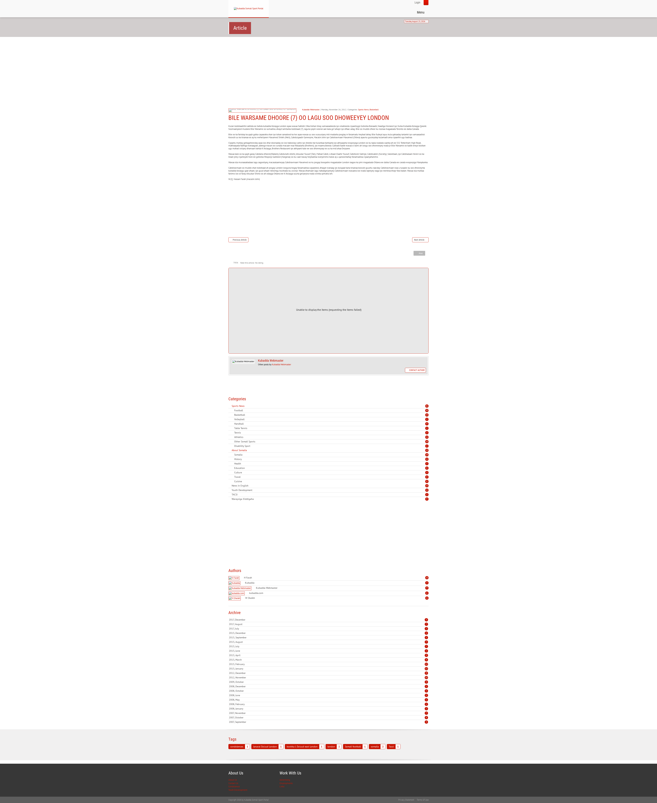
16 (427, 577)
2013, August (328, 641)
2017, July (328, 628)
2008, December (328, 686)
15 (427, 485)
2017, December (328, 619)
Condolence (234, 786)
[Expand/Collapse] (247, 405)
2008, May (328, 699)
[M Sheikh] (235, 598)
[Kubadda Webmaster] (240, 588)
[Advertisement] (328, 66)
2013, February (328, 664)
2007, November (328, 713)
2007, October (328, 717)
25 (427, 415)
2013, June (328, 650)
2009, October (328, 681)
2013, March (328, 659)
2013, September (328, 637)
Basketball (374, 109)
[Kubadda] (234, 583)
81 (427, 406)
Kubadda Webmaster (311, 109)
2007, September (328, 721)
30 (427, 410)
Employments (286, 783)
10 (427, 441)
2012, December (328, 673)
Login (417, 2)
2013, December (328, 633)
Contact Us (233, 783)
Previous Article (240, 240)
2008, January (328, 708)
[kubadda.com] (237, 593)
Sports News (363, 109)
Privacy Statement (406, 800)
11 (427, 437)
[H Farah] (234, 578)
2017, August (328, 624)
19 (427, 450)
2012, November (328, 677)
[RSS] (229, 405)
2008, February (328, 704)
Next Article (419, 240)
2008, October (328, 690)
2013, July (328, 646)
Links (282, 786)
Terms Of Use (423, 800)
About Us (232, 779)
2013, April (328, 655)
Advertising (285, 779)
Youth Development (237, 789)
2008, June (328, 695)
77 (427, 588)
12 (427, 490)
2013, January (328, 668)
